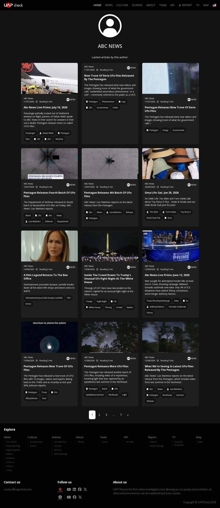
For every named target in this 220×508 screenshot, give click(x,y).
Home (97, 5)
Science (137, 5)
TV (197, 5)
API (172, 5)
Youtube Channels (179, 443)
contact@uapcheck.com (17, 489)
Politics (9, 453)
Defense (10, 457)
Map (206, 5)
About (150, 5)
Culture (122, 5)
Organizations (13, 449)
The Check (11, 441)
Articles (57, 449)
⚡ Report (185, 5)
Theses (57, 445)
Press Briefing (13, 445)
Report (153, 441)
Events (33, 445)
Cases (9, 470)
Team (163, 5)
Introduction (36, 441)
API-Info (130, 441)
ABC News (28, 98)
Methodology (60, 453)
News (109, 5)
